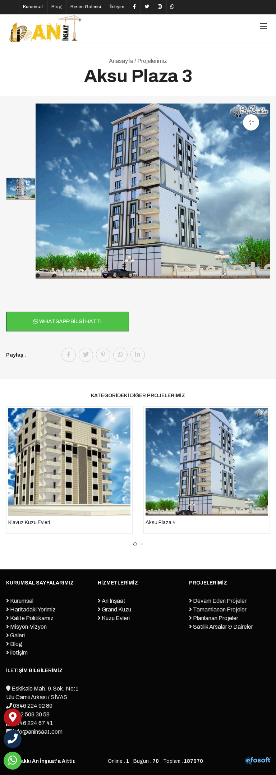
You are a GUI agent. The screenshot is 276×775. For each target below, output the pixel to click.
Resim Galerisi (85, 6)
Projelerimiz (152, 61)
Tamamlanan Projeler (219, 609)
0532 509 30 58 (30, 714)
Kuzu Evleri (115, 618)
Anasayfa (121, 61)
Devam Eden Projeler (219, 601)
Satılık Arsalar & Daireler (222, 627)
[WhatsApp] (13, 761)
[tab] (21, 189)
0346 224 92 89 (32, 706)
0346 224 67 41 (32, 723)
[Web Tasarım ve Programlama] (258, 761)
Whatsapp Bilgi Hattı (70, 321)
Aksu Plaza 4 (161, 522)
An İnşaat (113, 601)
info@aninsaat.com (37, 732)
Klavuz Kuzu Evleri (29, 522)
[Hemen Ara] (13, 739)
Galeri (17, 635)
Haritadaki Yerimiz (32, 609)
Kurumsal (33, 6)
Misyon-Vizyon (28, 627)
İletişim (117, 6)
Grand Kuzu (116, 609)
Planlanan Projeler (215, 618)
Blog (56, 6)
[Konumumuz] (13, 717)
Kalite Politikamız (31, 618)
